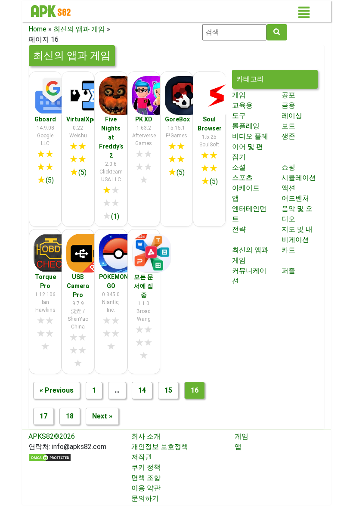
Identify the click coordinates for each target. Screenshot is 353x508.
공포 (288, 95)
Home (37, 29)
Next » (102, 416)
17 (43, 416)
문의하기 (145, 498)
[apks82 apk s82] (50, 11)
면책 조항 (146, 478)
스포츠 (242, 177)
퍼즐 (288, 270)
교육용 (242, 105)
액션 (288, 188)
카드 (288, 250)
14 (142, 390)
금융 (288, 105)
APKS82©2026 (51, 436)
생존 (288, 136)
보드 (288, 126)
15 (168, 390)
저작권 (141, 457)
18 (70, 416)
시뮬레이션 (299, 177)
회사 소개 (146, 436)
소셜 (239, 167)
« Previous (57, 390)
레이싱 (292, 116)
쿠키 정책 (146, 467)
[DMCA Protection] (49, 457)
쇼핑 (288, 167)
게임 (239, 95)
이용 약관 (146, 488)
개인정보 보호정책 (159, 447)
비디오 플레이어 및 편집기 (250, 146)
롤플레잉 (246, 126)
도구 (239, 116)
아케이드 (246, 188)
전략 (239, 229)
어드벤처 (295, 198)
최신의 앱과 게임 (79, 29)
